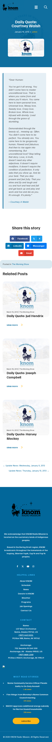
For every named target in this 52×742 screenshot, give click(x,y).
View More (12, 324)
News (26, 589)
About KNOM (26, 581)
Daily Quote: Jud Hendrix (25, 316)
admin (34, 32)
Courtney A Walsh (19, 202)
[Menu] (36, 7)
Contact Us (26, 610)
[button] (17, 566)
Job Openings (26, 606)
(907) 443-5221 (26, 635)
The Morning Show (20, 264)
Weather (26, 597)
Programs (26, 602)
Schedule (26, 585)
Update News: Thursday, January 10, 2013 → (29, 471)
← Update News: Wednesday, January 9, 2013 (24, 466)
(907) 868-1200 (26, 654)
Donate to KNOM (26, 593)
